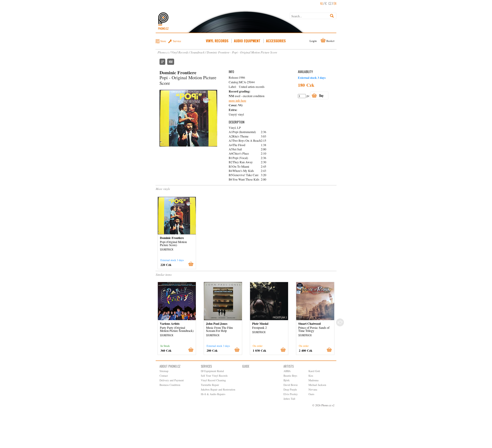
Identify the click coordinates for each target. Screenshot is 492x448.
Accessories (276, 40)
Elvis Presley (290, 394)
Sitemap (164, 371)
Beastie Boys (290, 375)
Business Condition (170, 385)
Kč (321, 3)
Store (163, 41)
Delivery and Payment (172, 380)
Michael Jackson (317, 385)
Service (177, 41)
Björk (286, 380)
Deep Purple (290, 389)
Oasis (311, 394)
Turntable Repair (210, 385)
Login (313, 41)
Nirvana (312, 389)
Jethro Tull (289, 399)
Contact (164, 375)
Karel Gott (314, 371)
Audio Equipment (247, 40)
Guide (245, 366)
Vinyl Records (217, 40)
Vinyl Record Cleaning (213, 380)
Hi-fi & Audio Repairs (213, 394)
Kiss (310, 375)
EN (335, 3)
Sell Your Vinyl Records (214, 375)
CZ (329, 3)
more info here (237, 100)
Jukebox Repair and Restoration (218, 389)
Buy (321, 95)
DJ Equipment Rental (212, 371)
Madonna (313, 380)
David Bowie (290, 385)
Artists (288, 366)
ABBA (287, 371)
